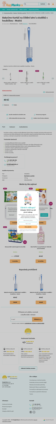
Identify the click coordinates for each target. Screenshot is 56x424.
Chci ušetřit (27, 227)
